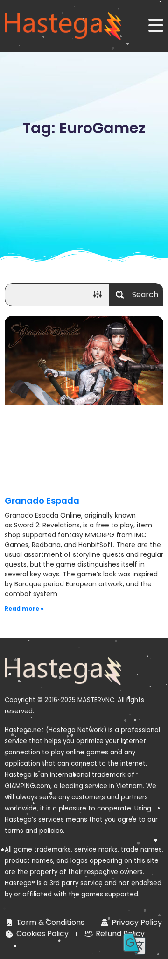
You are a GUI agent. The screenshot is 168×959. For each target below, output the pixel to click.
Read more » (24, 608)
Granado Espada (42, 500)
